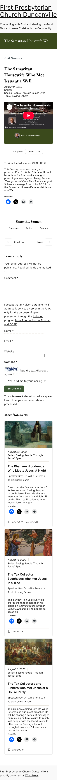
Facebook (14, 228)
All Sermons (14, 58)
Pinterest (44, 228)
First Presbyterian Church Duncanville (28, 11)
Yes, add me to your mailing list (26, 381)
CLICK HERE (39, 163)
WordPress (31, 775)
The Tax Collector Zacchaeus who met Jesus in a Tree (27, 579)
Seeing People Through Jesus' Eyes (24, 92)
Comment (11, 278)
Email (8, 341)
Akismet (38, 316)
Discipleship (22, 479)
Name (9, 330)
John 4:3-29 (34, 151)
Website (9, 351)
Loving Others (20, 95)
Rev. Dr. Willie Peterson (31, 135)
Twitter (29, 228)
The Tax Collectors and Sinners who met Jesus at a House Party (28, 688)
